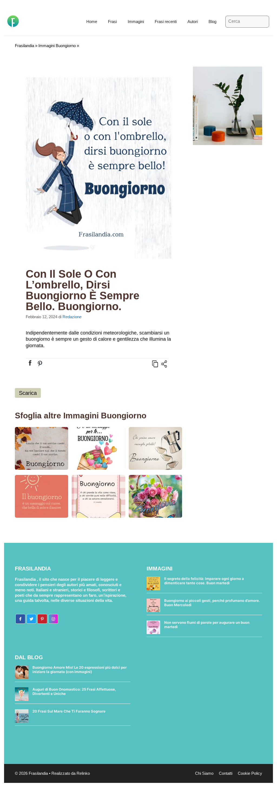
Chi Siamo (204, 773)
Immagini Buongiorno (57, 45)
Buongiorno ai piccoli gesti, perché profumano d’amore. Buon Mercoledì (212, 602)
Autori (192, 21)
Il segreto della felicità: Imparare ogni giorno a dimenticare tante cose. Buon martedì (204, 580)
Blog (212, 21)
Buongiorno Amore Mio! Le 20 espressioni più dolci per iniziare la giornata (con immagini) (79, 669)
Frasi (112, 21)
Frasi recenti (166, 21)
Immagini (136, 21)
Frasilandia (24, 45)
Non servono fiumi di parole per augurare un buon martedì (206, 624)
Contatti (225, 773)
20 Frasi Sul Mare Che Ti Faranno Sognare (68, 711)
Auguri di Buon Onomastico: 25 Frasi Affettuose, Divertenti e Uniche (74, 691)
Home (91, 21)
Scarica (28, 393)
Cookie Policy (250, 773)
